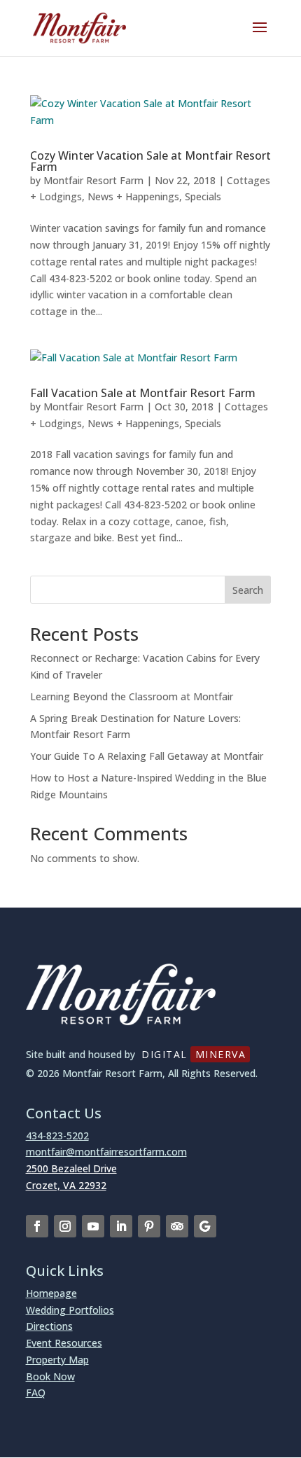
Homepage (51, 1293)
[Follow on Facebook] (37, 1226)
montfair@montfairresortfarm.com (106, 1151)
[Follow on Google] (205, 1226)
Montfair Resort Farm (93, 180)
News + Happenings (133, 196)
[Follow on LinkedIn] (121, 1226)
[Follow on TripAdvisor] (177, 1226)
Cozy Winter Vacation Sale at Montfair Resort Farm (150, 161)
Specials (203, 196)
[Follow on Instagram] (65, 1226)
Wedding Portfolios (70, 1310)
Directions (49, 1326)
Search (247, 590)
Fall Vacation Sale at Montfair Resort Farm (142, 393)
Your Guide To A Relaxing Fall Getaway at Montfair (146, 756)
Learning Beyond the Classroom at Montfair (131, 696)
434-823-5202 (57, 1135)
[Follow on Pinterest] (149, 1226)
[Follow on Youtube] (93, 1226)
